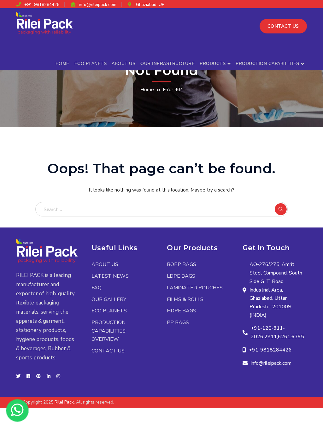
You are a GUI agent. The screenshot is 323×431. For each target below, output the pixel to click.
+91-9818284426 (41, 5)
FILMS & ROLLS (185, 299)
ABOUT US (104, 264)
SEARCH (281, 209)
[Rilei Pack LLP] (44, 23)
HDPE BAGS (181, 310)
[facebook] (28, 376)
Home (147, 89)
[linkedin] (48, 376)
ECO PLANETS (109, 310)
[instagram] (58, 376)
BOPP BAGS (181, 264)
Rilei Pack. (65, 402)
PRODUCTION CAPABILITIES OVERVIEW (108, 331)
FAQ (96, 287)
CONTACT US (283, 26)
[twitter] (18, 376)
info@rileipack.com (97, 5)
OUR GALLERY (108, 299)
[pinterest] (38, 376)
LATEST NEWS (110, 276)
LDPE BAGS (181, 276)
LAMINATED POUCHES (195, 287)
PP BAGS (178, 322)
